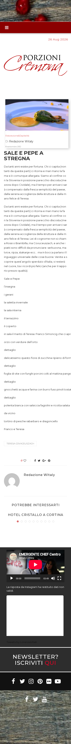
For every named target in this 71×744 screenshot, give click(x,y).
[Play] (12, 578)
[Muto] (53, 578)
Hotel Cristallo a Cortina (35, 515)
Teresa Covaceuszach (20, 443)
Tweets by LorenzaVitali (22, 642)
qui (50, 662)
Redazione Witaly (39, 475)
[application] (35, 566)
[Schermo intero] (59, 578)
